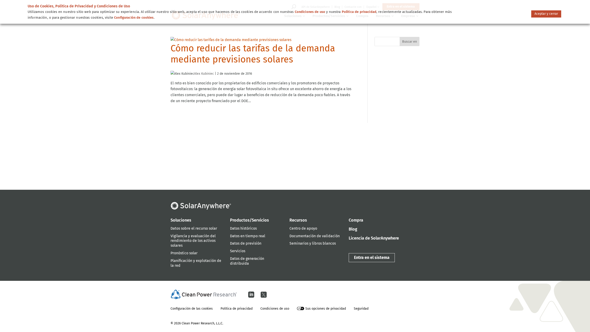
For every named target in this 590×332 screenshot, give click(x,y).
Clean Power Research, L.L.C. (202, 323)
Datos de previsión (245, 243)
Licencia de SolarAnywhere (374, 238)
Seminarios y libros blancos (312, 243)
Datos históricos (243, 228)
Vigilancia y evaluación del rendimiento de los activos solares (193, 241)
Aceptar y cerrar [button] (546, 14)
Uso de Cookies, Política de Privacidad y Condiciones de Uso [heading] (79, 6)
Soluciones (181, 220)
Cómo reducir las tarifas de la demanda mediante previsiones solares (253, 54)
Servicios (237, 251)
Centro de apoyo (303, 228)
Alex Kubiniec (204, 74)
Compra (356, 220)
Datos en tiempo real (247, 236)
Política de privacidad (237, 309)
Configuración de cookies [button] (134, 17)
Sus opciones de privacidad (325, 309)
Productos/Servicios (249, 220)
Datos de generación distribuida (247, 261)
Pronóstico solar (184, 253)
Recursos (298, 220)
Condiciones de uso (274, 309)
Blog (353, 229)
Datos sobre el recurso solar (194, 228)
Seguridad (361, 309)
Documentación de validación (314, 236)
